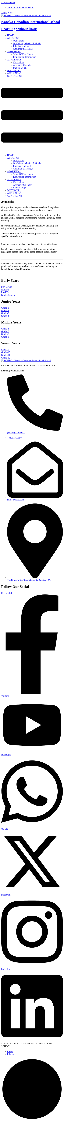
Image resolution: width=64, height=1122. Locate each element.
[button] (32, 150)
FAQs (10, 1051)
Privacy (10, 1054)
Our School (18, 40)
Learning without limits (19, 29)
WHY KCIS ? (14, 70)
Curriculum (18, 62)
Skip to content (8, 2)
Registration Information (24, 57)
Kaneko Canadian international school (30, 22)
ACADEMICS (14, 59)
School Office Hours (23, 54)
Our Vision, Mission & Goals (27, 43)
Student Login (19, 67)
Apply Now (7, 12)
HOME (10, 35)
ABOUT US (13, 38)
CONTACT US (14, 76)
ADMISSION (14, 51)
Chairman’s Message (23, 49)
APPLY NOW (14, 73)
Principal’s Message (22, 46)
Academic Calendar (22, 65)
